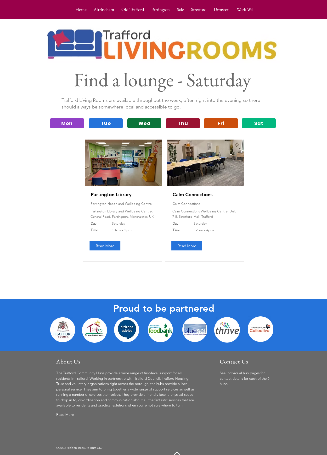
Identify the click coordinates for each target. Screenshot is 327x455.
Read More (65, 414)
